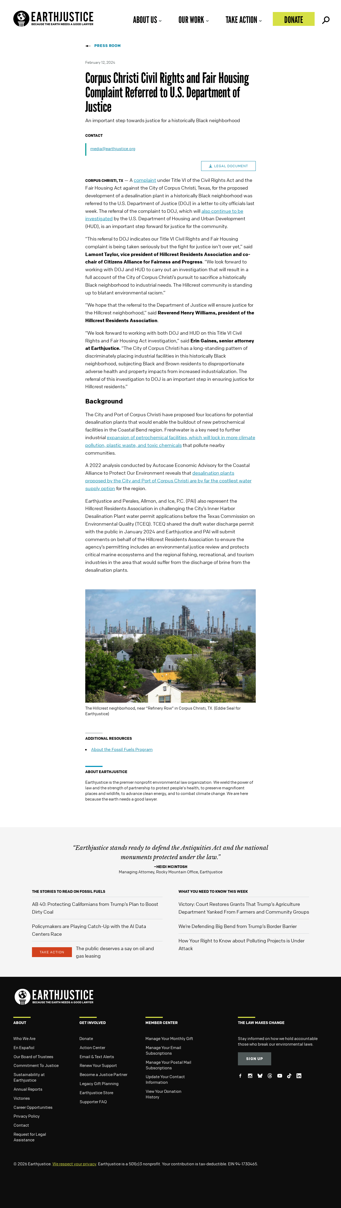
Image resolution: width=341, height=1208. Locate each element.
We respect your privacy (74, 1163)
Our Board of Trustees (33, 1056)
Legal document (231, 166)
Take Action (241, 19)
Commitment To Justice (36, 1065)
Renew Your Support (98, 1065)
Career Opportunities (33, 1107)
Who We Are (24, 1038)
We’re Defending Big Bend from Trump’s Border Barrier (237, 926)
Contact (21, 1125)
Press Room (107, 45)
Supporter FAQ (93, 1101)
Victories (22, 1098)
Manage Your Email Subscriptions (163, 1050)
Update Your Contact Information (165, 1079)
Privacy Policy (27, 1116)
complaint (145, 180)
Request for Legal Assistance (30, 1136)
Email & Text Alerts (97, 1056)
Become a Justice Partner (103, 1074)
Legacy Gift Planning (99, 1083)
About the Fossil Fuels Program (122, 749)
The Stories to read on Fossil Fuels (68, 891)
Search (325, 19)
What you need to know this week (213, 891)
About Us (145, 19)
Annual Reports (28, 1089)
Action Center (92, 1047)
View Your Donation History (163, 1094)
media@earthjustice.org (112, 148)
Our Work (191, 19)
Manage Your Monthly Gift (169, 1038)
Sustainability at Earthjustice (29, 1077)
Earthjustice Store (96, 1092)
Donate (293, 19)
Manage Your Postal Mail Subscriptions (168, 1064)
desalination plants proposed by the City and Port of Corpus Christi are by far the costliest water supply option (168, 480)
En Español (24, 1047)
